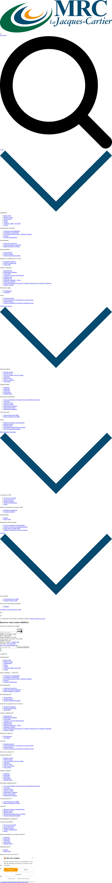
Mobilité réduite (8, 394)
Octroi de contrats (8, 404)
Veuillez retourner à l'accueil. (37, 618)
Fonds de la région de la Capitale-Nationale (15, 527)
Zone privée (3, 35)
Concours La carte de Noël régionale (14, 275)
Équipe (5, 220)
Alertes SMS (7, 264)
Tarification (7, 377)
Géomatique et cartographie (11, 232)
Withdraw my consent (23, 878)
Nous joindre (7, 381)
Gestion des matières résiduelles (12, 245)
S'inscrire (19, 629)
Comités (6, 222)
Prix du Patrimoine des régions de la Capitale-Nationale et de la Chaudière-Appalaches (27, 283)
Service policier (8, 252)
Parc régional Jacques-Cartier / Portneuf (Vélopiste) (18, 234)
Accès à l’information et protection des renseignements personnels (22, 399)
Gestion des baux (8, 301)
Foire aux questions (9, 380)
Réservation (7, 389)
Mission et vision (8, 217)
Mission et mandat (9, 501)
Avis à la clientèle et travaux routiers (13, 375)
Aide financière (8, 270)
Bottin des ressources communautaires (14, 422)
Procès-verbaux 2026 (9, 407)
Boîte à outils (7, 519)
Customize (18, 874)
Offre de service (8, 373)
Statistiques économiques (10, 510)
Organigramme (8, 219)
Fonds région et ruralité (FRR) (12, 528)
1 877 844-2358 (10, 643)
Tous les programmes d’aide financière (14, 525)
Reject (26, 869)
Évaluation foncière (9, 298)
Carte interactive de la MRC (11, 415)
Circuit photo (7, 274)
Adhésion (6, 606)
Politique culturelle (9, 285)
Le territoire (7, 292)
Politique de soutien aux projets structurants (15, 530)
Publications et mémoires (10, 406)
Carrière (6, 225)
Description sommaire (10, 261)
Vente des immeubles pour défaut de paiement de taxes (19, 303)
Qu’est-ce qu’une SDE (10, 498)
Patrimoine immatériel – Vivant (12, 280)
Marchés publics (8, 426)
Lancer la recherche (24, 647)
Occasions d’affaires (9, 512)
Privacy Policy (11, 878)
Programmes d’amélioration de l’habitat (14, 427)
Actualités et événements (7, 609)
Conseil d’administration (10, 502)
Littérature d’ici (8, 277)
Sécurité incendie (8, 254)
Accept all (10, 869)
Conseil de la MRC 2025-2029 (12, 223)
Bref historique (8, 291)
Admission (6, 387)
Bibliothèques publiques (10, 272)
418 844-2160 (15, 642)
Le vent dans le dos (9, 499)
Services (6, 518)
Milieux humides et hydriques (12, 246)
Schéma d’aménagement (10, 237)
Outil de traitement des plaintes (12, 255)
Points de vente (8, 378)
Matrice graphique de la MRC (12, 416)
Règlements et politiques (10, 409)
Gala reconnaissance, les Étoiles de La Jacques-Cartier (18, 300)
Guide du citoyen (8, 403)
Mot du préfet (7, 215)
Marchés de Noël (8, 424)
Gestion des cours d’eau (10, 243)
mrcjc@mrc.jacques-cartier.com (8, 645)
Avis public (7, 401)
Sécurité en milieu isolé (10, 263)
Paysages (6, 236)
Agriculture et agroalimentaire (12, 231)
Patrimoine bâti (8, 278)
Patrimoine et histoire (9, 281)
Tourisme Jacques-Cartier (11, 600)
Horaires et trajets (8, 372)
